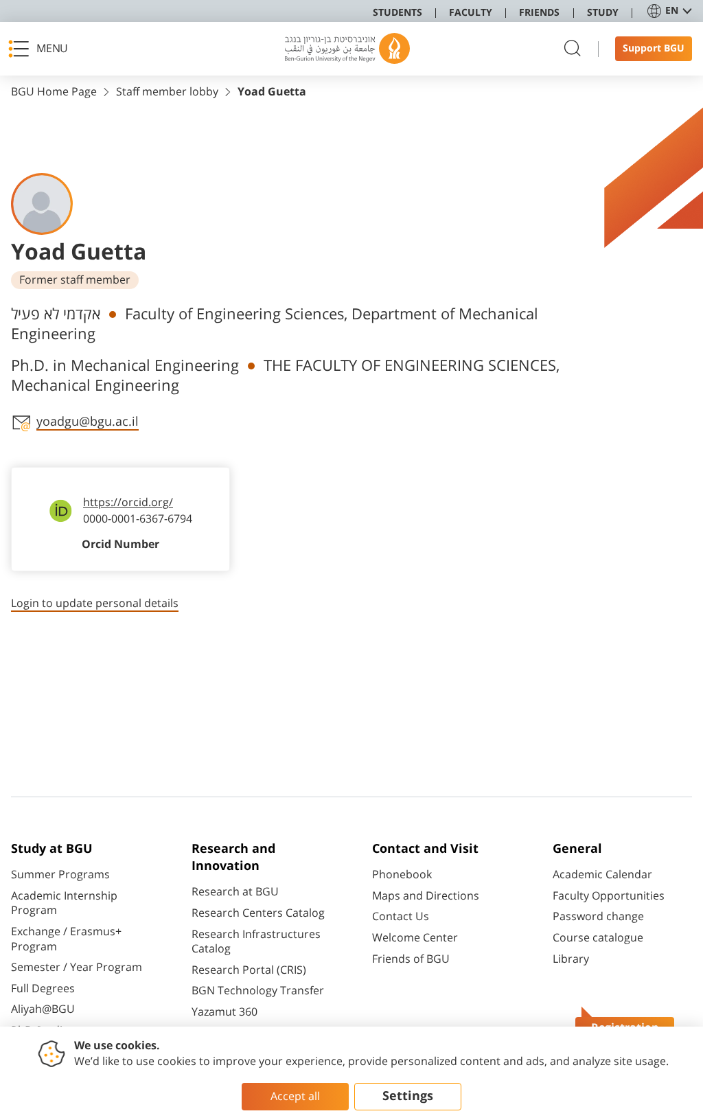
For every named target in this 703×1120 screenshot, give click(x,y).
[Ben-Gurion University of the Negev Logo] (347, 49)
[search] (572, 49)
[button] (42, 48)
